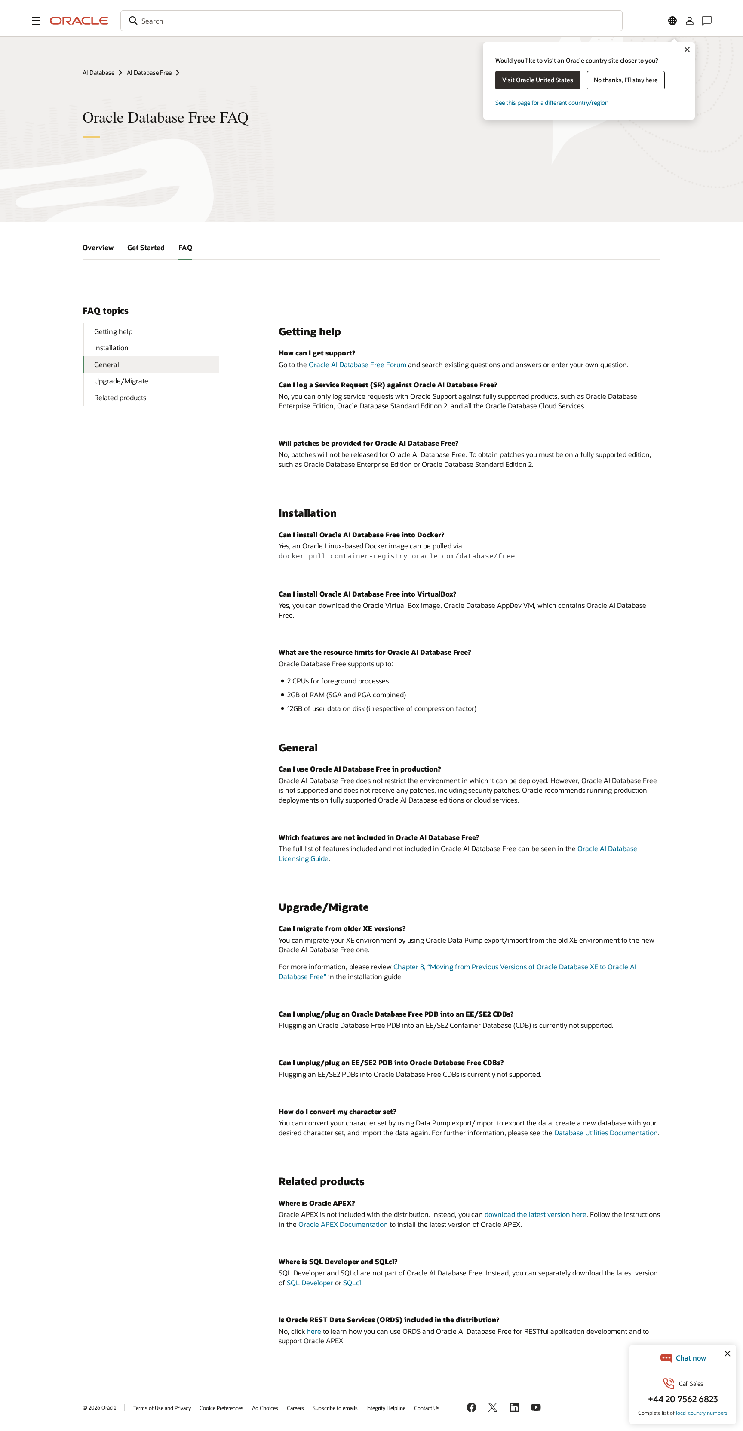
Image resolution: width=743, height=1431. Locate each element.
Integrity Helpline (385, 1407)
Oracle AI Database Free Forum (357, 364)
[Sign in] (690, 20)
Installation (111, 347)
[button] (36, 20)
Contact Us (426, 1407)
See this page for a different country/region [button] (551, 102)
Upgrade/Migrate (121, 380)
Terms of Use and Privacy (162, 1407)
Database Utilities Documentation (606, 1132)
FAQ (185, 247)
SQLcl (352, 1282)
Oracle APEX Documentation (343, 1224)
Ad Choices (265, 1407)
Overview (98, 247)
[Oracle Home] (79, 20)
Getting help (113, 331)
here (314, 1331)
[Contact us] (707, 20)
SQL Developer (310, 1282)
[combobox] (371, 20)
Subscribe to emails (335, 1407)
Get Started (146, 247)
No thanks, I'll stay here (626, 80)
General (106, 364)
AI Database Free (149, 72)
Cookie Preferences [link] (221, 1407)
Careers (295, 1407)
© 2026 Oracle (99, 1407)
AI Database (98, 72)
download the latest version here (535, 1214)
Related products (120, 397)
